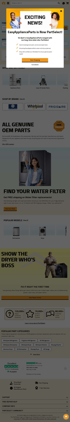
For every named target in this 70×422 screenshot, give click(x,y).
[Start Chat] (66, 416)
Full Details (35, 64)
